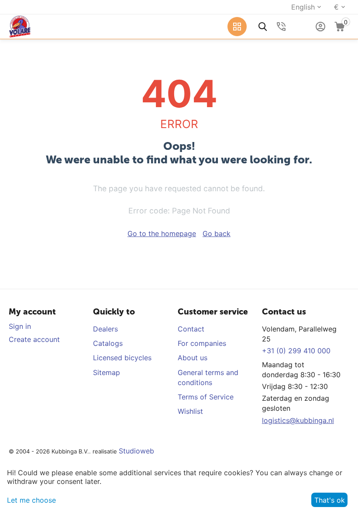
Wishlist (190, 411)
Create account (34, 339)
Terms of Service (206, 396)
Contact (191, 329)
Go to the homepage (161, 233)
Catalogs (108, 343)
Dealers (105, 329)
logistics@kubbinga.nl (298, 420)
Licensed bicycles (122, 357)
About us (192, 357)
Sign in (20, 326)
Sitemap (106, 372)
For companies (202, 343)
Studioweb (136, 450)
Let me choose (31, 500)
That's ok (329, 500)
